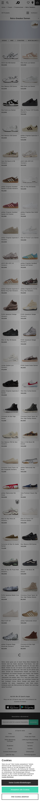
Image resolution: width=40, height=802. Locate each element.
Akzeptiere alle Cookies (20, 790)
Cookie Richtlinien (8, 777)
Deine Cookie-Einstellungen (20, 782)
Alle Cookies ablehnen (20, 797)
